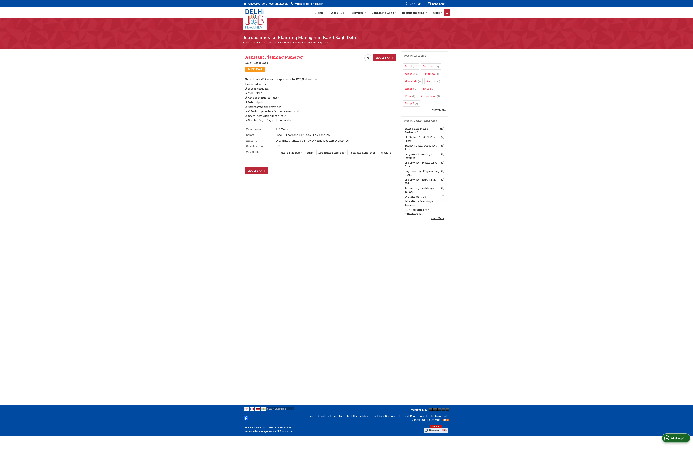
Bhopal (409, 103)
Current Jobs (259, 42)
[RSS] (446, 419)
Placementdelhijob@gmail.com (267, 3)
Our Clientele (341, 416)
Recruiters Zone (413, 12)
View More (439, 110)
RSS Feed (256, 69)
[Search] (447, 12)
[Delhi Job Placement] (254, 19)
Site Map (434, 419)
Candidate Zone (383, 12)
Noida (427, 88)
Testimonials (439, 416)
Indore (409, 88)
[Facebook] (246, 417)
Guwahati (411, 81)
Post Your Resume (384, 416)
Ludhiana (429, 66)
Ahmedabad (428, 96)
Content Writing (415, 196)
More (436, 12)
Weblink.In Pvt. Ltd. (283, 431)
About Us (337, 12)
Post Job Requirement (413, 416)
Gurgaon (410, 74)
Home (319, 12)
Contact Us (419, 419)
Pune (408, 96)
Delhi (408, 66)
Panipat (431, 81)
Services (358, 12)
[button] (309, 3)
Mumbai (430, 74)
